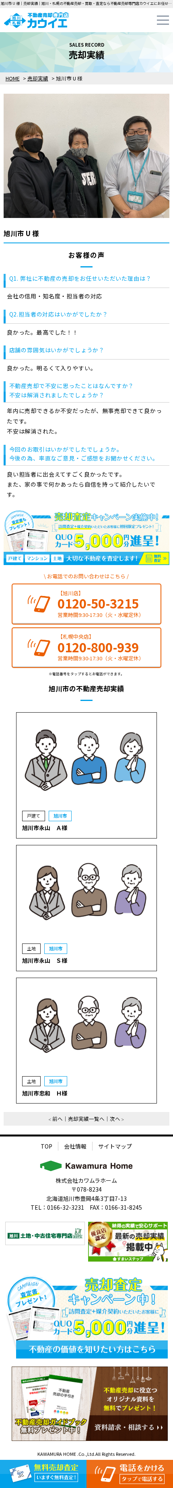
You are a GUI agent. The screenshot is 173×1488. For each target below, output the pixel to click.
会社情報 (75, 1146)
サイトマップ (115, 1146)
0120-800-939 (98, 647)
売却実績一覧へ (86, 1118)
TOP (46, 1146)
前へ (57, 1118)
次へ (115, 1118)
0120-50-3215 (98, 603)
